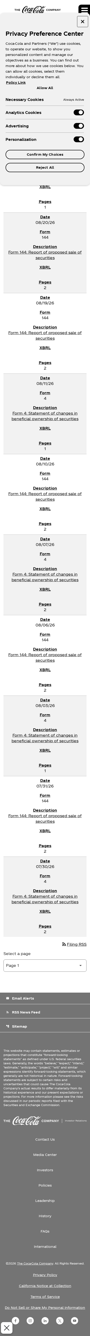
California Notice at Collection (45, 1286)
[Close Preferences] (6, 1328)
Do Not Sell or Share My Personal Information (45, 1308)
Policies (45, 1185)
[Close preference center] (83, 21)
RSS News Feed (23, 1012)
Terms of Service (45, 1297)
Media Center (45, 1155)
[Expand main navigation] (84, 10)
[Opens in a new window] (15, 1320)
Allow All (45, 88)
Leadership (45, 1201)
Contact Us (45, 1139)
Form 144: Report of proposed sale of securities (45, 255)
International (45, 1247)
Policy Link (16, 82)
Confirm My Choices (45, 154)
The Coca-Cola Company (35, 1263)
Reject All (45, 167)
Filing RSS (74, 944)
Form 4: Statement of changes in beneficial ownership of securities (45, 416)
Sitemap (16, 1026)
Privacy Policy (45, 1275)
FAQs (45, 1231)
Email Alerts (20, 998)
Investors (45, 1170)
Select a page (17, 953)
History (45, 1216)
